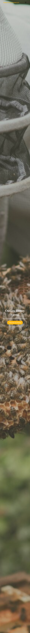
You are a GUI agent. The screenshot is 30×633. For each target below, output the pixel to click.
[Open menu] (26, 3)
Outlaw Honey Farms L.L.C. (11, 2)
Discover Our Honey (15, 322)
